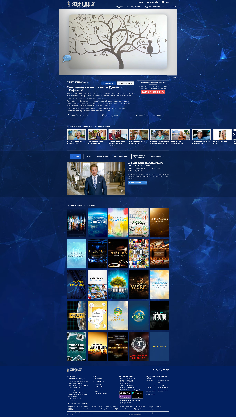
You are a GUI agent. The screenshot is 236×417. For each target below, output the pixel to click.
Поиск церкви (162, 385)
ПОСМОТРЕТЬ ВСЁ (159, 347)
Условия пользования (113, 413)
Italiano (158, 407)
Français (152, 409)
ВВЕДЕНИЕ (119, 6)
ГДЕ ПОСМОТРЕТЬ (126, 376)
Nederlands (87, 409)
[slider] (122, 73)
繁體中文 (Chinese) (140, 409)
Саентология (149, 380)
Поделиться (109, 83)
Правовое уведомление (135, 414)
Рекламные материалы (101, 393)
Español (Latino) (110, 407)
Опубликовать (126, 83)
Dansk (78, 407)
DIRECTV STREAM (126, 381)
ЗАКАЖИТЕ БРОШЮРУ (152, 92)
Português (104, 409)
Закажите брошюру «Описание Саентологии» (113, 116)
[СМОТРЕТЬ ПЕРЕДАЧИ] (76, 222)
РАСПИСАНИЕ (135, 6)
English (70, 407)
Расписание (98, 379)
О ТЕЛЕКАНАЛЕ (98, 382)
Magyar (150, 407)
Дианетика (149, 387)
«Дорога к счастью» (86, 101)
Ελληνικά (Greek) (97, 407)
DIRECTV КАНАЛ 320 (127, 379)
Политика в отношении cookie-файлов (132, 413)
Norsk (96, 409)
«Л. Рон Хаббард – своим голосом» (79, 381)
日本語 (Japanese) (74, 409)
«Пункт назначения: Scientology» (78, 385)
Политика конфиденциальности (153, 413)
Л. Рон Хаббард (150, 385)
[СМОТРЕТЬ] (76, 253)
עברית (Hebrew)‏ (140, 407)
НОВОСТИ (156, 6)
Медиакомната (99, 389)
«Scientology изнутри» (75, 383)
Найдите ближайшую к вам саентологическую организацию (81, 116)
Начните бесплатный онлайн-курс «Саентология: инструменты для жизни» (151, 116)
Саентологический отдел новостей (151, 391)
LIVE (127, 6)
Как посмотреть (99, 386)
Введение (98, 384)
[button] (2, 135)
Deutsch (85, 407)
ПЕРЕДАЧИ (147, 6)
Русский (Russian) (116, 409)
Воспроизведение (139, 182)
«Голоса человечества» (76, 392)
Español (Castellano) (126, 407)
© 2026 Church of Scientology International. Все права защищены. (80, 413)
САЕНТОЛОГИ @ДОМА (77, 82)
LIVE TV (95, 376)
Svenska (128, 409)
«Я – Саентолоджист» (75, 399)
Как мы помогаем (163, 387)
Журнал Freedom (150, 394)
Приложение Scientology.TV (130, 390)
